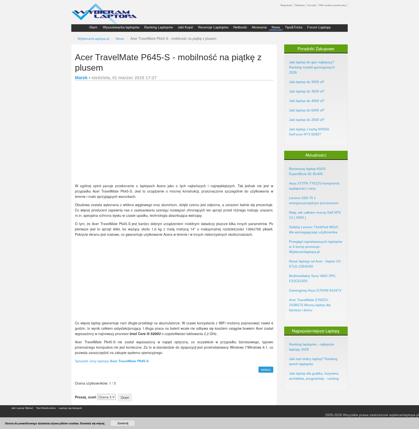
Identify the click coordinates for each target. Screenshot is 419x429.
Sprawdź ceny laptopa (112, 361)
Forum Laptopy (319, 27)
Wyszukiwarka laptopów (121, 27)
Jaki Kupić (185, 27)
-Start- (93, 27)
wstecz (266, 369)
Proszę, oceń (85, 397)
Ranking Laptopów (158, 27)
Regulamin (286, 5)
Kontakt (311, 5)
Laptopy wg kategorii (70, 408)
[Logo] (104, 11)
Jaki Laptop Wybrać (22, 408)
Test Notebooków (46, 408)
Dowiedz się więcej (92, 423)
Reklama (300, 5)
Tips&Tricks (293, 27)
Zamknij (122, 423)
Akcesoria (259, 27)
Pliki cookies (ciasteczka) (332, 5)
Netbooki (240, 27)
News (276, 27)
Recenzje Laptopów (213, 27)
